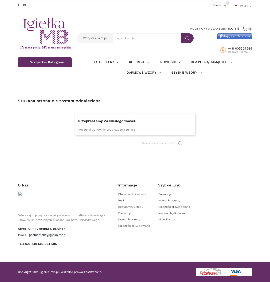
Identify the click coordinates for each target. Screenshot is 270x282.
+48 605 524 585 (44, 244)
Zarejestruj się (226, 28)
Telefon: (37, 244)
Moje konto (166, 219)
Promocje (125, 213)
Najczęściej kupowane (134, 225)
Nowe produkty (129, 219)
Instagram (24, 5)
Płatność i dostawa (132, 194)
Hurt (121, 200)
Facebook (18, 5)
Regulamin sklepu (130, 206)
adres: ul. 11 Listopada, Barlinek (41, 228)
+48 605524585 (240, 48)
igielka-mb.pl (49, 272)
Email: (23, 235)
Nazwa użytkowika (171, 213)
